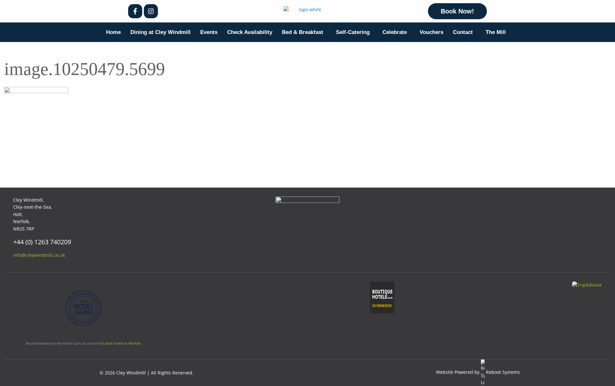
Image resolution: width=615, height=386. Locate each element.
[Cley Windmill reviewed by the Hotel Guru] (83, 310)
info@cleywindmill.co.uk (39, 255)
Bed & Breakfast (302, 32)
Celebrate (394, 32)
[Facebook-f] (135, 11)
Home (113, 32)
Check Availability (249, 32)
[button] (304, 32)
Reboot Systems (503, 372)
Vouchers (431, 32)
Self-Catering (353, 32)
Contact (463, 32)
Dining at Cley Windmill (160, 32)
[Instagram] (151, 11)
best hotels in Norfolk (123, 343)
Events (208, 32)
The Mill (496, 32)
